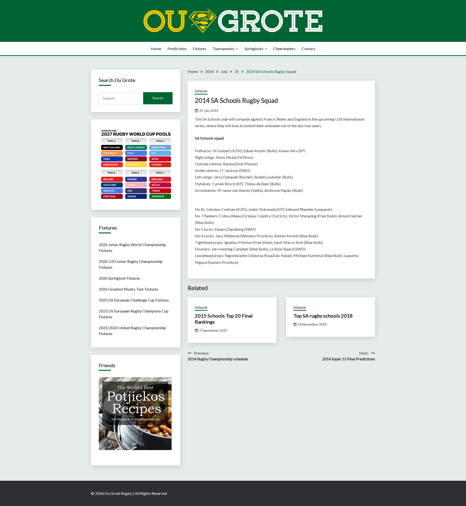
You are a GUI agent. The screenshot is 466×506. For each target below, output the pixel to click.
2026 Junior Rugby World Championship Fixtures (132, 247)
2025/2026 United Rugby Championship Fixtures (132, 330)
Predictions (177, 48)
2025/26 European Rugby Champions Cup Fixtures (133, 314)
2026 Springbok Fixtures (119, 278)
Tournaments (223, 48)
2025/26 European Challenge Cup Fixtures (134, 300)
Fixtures (199, 48)
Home (156, 48)
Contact (308, 48)
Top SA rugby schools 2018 (323, 316)
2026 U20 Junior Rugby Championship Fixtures (131, 264)
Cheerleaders (284, 48)
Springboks (254, 48)
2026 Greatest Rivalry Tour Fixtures (128, 289)
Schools (201, 91)
